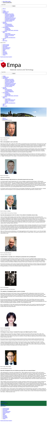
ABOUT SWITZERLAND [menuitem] (10, 34)
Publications (5, 52)
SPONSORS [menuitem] (7, 28)
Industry (4, 49)
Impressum (2, 404)
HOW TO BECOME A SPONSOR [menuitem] (11, 30)
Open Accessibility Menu (7, 2)
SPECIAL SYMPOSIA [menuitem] (9, 16)
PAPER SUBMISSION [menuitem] (9, 26)
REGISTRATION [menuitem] (8, 24)
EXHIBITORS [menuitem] (8, 29)
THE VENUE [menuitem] (7, 33)
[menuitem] (4, 10)
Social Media (5, 53)
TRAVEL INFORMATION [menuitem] (10, 37)
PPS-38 (4, 118)
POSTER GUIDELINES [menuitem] (9, 20)
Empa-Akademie (6, 45)
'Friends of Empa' (6, 44)
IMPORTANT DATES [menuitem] (9, 13)
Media (4, 50)
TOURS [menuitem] (6, 36)
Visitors (4, 54)
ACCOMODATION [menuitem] (9, 25)
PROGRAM (5, 119)
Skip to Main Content (7, 1)
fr (2, 60)
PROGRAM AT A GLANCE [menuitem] (10, 83)
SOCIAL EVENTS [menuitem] (8, 21)
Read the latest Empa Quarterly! (6, 56)
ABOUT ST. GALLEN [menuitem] (9, 35)
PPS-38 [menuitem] (4, 8)
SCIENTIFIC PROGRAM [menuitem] (10, 19)
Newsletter (5, 51)
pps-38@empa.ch (3, 402)
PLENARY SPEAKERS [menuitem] (9, 14)
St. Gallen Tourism (3, 405)
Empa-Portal (5, 46)
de (1, 60)
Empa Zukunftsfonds (6, 47)
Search (14, 73)
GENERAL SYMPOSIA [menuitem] (9, 15)
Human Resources (6, 48)
